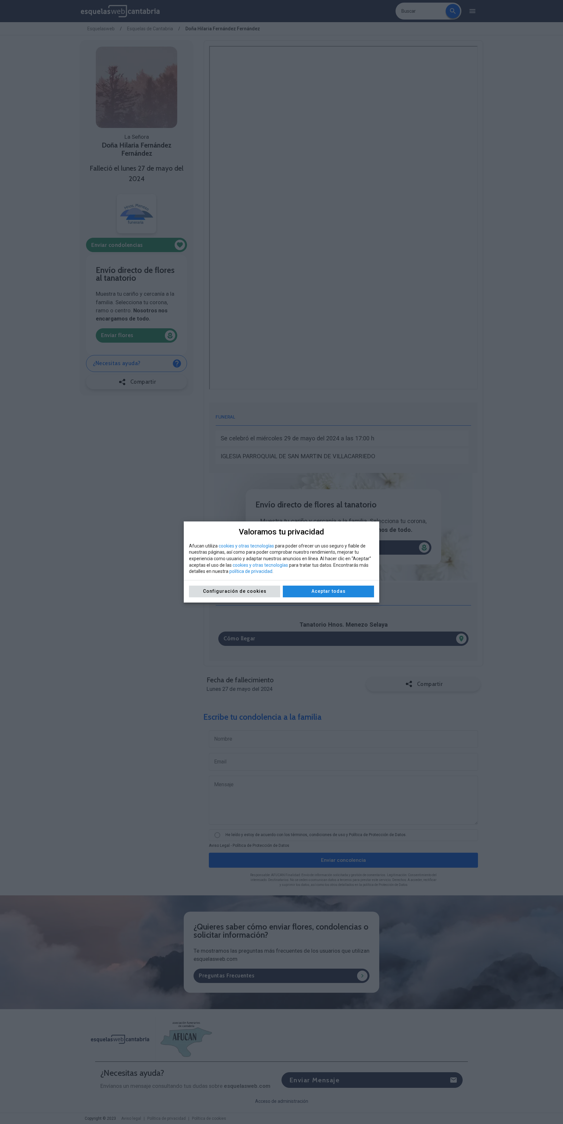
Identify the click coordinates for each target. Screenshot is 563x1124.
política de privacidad (250, 571)
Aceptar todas (328, 591)
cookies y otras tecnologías (246, 545)
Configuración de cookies (235, 591)
